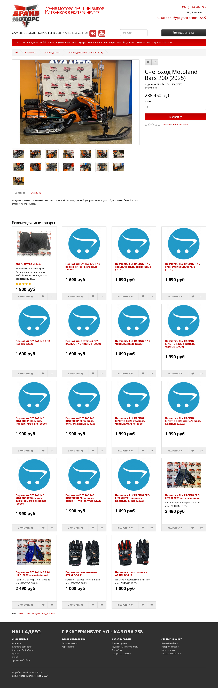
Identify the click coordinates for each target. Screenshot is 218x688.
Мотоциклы (32, 42)
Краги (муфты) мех (28, 263)
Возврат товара (145, 42)
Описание (20, 192)
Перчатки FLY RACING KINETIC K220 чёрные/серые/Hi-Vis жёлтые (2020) (83, 497)
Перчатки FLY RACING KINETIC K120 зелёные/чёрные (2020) (180, 343)
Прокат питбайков (21, 660)
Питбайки (44, 42)
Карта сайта (68, 646)
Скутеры (82, 42)
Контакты (167, 42)
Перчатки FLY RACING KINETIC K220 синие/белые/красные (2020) (183, 420)
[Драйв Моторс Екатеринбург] (26, 15)
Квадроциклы (57, 42)
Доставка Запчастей (22, 646)
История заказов (169, 646)
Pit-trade (121, 42)
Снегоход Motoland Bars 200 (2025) (85, 52)
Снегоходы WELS (52, 52)
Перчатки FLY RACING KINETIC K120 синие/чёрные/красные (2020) (31, 420)
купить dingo (41, 613)
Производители (120, 643)
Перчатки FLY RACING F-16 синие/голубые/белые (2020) (182, 266)
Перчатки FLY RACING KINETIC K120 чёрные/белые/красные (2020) (80, 420)
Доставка (131, 42)
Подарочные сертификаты (125, 646)
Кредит (157, 42)
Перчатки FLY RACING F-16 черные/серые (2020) (132, 342)
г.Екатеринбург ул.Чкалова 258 (180, 18)
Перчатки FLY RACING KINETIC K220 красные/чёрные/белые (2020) (130, 420)
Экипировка (94, 42)
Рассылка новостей (171, 653)
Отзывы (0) (36, 192)
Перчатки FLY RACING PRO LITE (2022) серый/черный (182, 496)
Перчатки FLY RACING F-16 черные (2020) (32, 342)
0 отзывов (166, 124)
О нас (15, 656)
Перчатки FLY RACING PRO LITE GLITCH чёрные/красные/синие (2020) (132, 497)
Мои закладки (168, 650)
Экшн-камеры (108, 42)
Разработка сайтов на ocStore (27, 672)
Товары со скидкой (121, 653)
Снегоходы (70, 42)
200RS (52, 613)
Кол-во (148, 101)
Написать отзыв (180, 124)
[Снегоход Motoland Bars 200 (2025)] (76, 102)
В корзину (175, 116)
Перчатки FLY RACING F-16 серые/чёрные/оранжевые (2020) (133, 266)
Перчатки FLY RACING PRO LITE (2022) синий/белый (32, 573)
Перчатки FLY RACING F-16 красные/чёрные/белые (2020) (82, 266)
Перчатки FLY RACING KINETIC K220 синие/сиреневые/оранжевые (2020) (30, 499)
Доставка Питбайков (22, 650)
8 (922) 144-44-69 (192, 7)
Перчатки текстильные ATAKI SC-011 (81, 573)
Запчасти (20, 42)
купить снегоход (26, 613)
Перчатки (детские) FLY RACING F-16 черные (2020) (83, 342)
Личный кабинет (169, 643)
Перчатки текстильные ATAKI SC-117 (131, 573)
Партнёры (117, 650)
